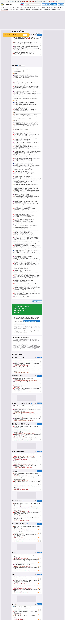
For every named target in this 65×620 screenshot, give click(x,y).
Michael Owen (16, 520)
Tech (57, 7)
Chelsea (15, 362)
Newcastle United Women (22, 420)
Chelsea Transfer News (22, 362)
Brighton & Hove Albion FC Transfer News (30, 506)
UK (11, 7)
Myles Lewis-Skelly (17, 480)
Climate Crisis (30, 7)
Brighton (20, 506)
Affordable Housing (23, 588)
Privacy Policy (17, 328)
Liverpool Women (46, 9)
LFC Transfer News (21, 511)
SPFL (22, 541)
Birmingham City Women (37, 9)
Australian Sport (23, 372)
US (20, 614)
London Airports (23, 592)
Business (38, 7)
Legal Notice (24, 328)
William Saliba (16, 489)
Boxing (26, 558)
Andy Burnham (21, 579)
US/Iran (15, 614)
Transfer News (29, 362)
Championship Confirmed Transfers (29, 433)
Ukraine (21, 7)
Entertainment (52, 7)
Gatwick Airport (17, 592)
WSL (15, 387)
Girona (15, 541)
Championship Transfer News (24, 436)
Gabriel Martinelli (24, 475)
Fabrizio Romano (17, 475)
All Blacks (16, 566)
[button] (38, 33)
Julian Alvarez (22, 529)
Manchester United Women (25, 9)
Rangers (18, 541)
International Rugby (22, 566)
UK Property (30, 588)
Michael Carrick (17, 515)
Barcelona (19, 537)
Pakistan (21, 619)
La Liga (22, 537)
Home (2, 7)
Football (43, 7)
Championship (21, 440)
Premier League (17, 372)
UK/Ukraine (16, 579)
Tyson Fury (23, 558)
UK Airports (29, 592)
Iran (25, 7)
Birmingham (16, 433)
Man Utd (19, 365)
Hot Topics (7, 7)
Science (61, 7)
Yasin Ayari (16, 506)
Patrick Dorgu (26, 515)
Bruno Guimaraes (25, 480)
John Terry (22, 489)
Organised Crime (20, 583)
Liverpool (15, 365)
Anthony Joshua (17, 558)
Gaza (17, 7)
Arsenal (10, 9)
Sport (47, 7)
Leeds (23, 533)
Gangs (15, 583)
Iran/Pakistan (16, 619)
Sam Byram (16, 533)
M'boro (20, 533)
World (14, 7)
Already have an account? (19, 324)
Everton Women (17, 459)
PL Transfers (25, 459)
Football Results (31, 456)
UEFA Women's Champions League (20, 380)
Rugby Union (28, 566)
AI (34, 7)
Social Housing (17, 588)
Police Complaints (27, 583)
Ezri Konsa (26, 489)
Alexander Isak (22, 520)
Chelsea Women (16, 9)
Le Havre (20, 433)
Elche (15, 537)
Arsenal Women (4, 9)
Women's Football (30, 412)
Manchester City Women (56, 9)
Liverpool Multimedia (25, 365)
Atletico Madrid (17, 529)
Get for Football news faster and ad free (31, 1)
